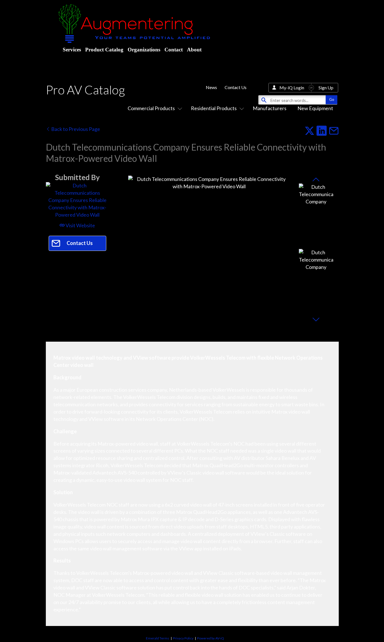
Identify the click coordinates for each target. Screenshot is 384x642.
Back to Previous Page (75, 129)
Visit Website (80, 225)
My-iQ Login (291, 87)
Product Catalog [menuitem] (104, 50)
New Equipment (315, 108)
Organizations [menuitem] (144, 50)
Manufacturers (269, 108)
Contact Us (236, 87)
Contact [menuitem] (173, 50)
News (211, 87)
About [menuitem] (194, 50)
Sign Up (326, 87)
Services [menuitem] (72, 50)
